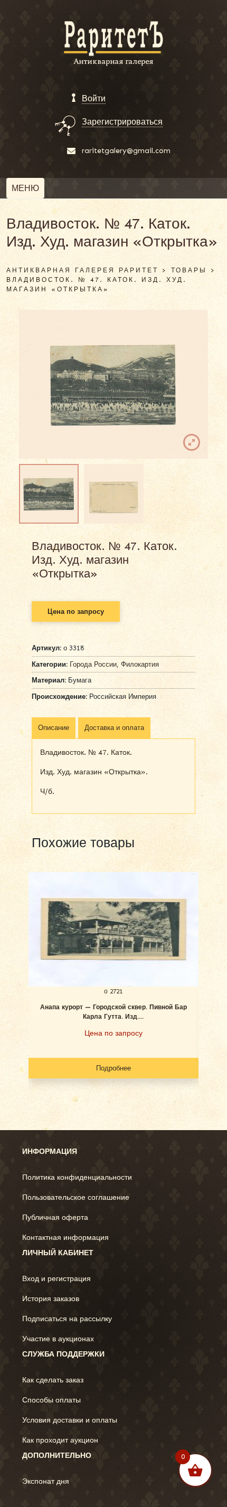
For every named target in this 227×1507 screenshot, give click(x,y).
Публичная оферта (55, 1217)
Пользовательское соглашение (75, 1197)
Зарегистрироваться (122, 122)
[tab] (53, 727)
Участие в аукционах (58, 1338)
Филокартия (140, 664)
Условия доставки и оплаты (69, 1420)
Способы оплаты (51, 1400)
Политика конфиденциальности (77, 1177)
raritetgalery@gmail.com (126, 150)
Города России (93, 664)
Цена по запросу (76, 611)
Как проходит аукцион (60, 1440)
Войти (94, 98)
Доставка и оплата (114, 728)
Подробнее (113, 1068)
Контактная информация (65, 1237)
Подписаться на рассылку (67, 1318)
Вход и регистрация (56, 1278)
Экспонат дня (45, 1481)
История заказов (50, 1298)
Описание (53, 728)
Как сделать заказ (52, 1380)
